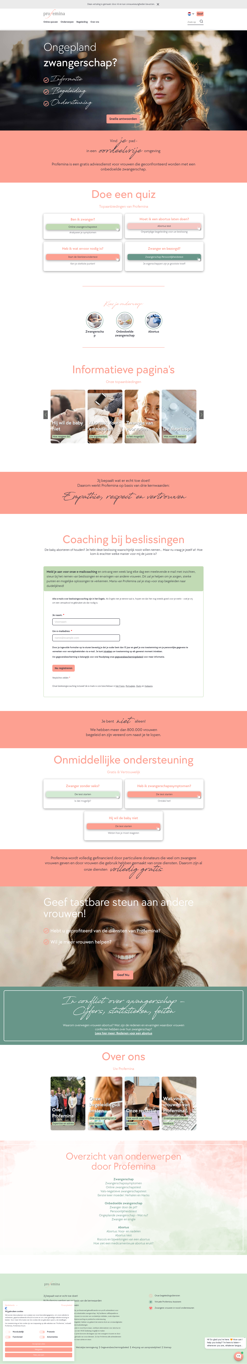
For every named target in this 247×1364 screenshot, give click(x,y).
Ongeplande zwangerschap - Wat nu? (123, 1215)
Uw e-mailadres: (61, 631)
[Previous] (45, 414)
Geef (200, 13)
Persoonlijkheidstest (123, 1211)
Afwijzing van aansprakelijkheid (146, 1347)
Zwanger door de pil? (123, 1207)
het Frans (120, 686)
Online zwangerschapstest (82, 226)
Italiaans (149, 686)
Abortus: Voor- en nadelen (123, 1231)
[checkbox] (8, 1332)
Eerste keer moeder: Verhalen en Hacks (124, 1195)
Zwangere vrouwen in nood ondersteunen (174, 1308)
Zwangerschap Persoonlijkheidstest (164, 256)
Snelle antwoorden (123, 119)
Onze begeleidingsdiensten (167, 1295)
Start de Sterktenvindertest (82, 256)
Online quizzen (50, 22)
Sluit (158, 4)
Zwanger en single (124, 1219)
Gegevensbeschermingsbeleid (115, 1347)
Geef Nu (123, 975)
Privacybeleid (66, 1305)
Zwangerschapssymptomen (123, 1183)
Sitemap (167, 1347)
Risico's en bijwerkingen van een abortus (123, 1239)
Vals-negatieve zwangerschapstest (123, 1191)
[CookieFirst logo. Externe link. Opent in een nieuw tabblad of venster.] (6, 1308)
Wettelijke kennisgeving (87, 1347)
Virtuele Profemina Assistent (168, 1301)
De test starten (83, 794)
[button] (11, 1305)
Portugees (130, 686)
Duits (138, 686)
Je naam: (57, 615)
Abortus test (164, 226)
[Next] (201, 414)
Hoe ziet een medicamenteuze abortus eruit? (123, 1243)
